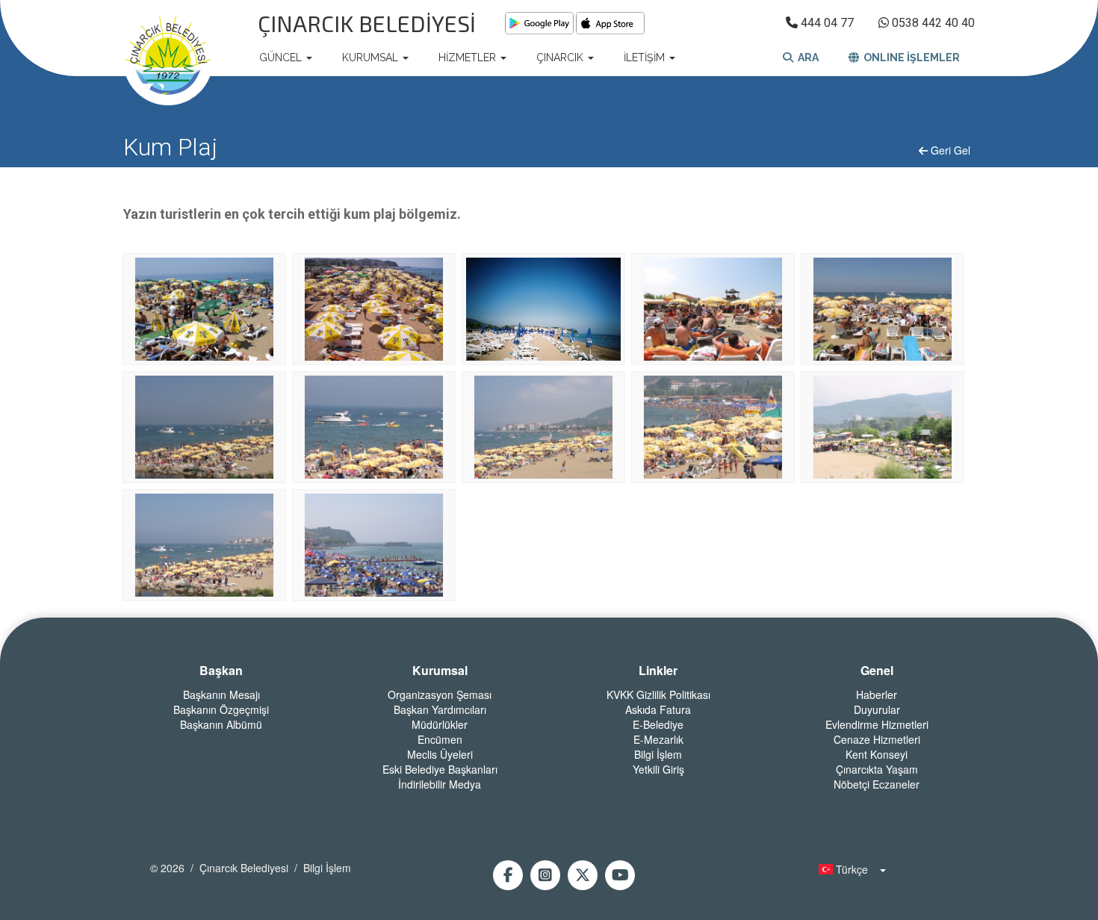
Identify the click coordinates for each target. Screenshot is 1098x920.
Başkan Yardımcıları (440, 709)
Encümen (440, 739)
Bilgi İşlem (658, 754)
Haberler (876, 694)
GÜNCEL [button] (282, 57)
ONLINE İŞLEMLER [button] (909, 57)
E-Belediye (658, 724)
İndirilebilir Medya (439, 784)
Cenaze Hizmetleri (877, 739)
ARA (806, 57)
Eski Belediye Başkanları (439, 769)
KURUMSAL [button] (371, 57)
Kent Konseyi (877, 754)
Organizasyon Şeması (439, 694)
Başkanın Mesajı (221, 694)
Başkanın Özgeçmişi (221, 709)
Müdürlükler (440, 724)
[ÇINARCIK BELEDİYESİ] (168, 57)
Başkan (221, 670)
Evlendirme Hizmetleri (876, 724)
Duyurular (877, 709)
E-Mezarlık (658, 739)
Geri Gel (949, 150)
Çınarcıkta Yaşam (877, 769)
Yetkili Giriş (658, 769)
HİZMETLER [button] (468, 57)
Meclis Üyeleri (440, 754)
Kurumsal (440, 670)
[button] (848, 869)
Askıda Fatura (658, 709)
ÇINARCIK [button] (561, 57)
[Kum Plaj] (204, 308)
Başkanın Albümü (221, 724)
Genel (876, 670)
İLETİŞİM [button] (646, 57)
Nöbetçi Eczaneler (876, 784)
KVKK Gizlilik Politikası (658, 694)
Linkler (658, 670)
